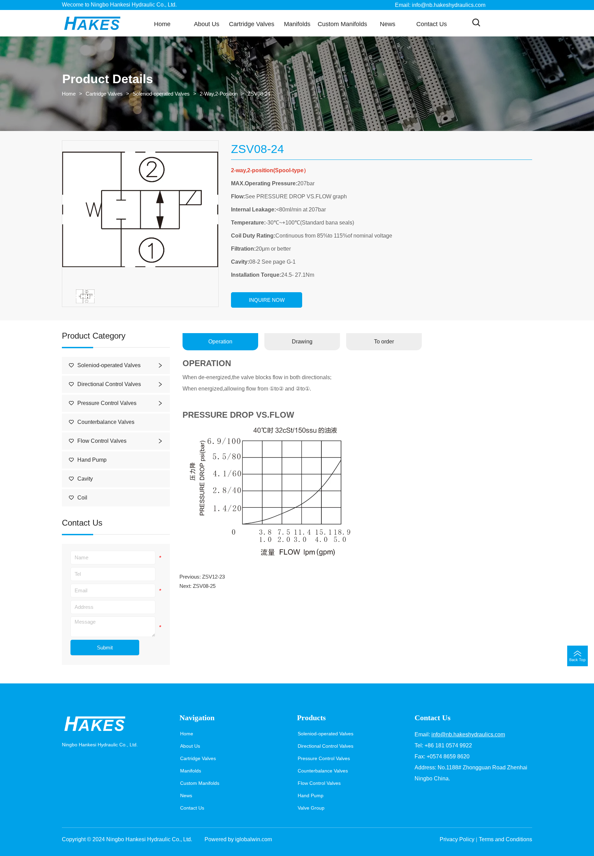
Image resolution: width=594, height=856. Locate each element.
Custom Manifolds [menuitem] (342, 24)
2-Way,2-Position (219, 94)
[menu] (297, 24)
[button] (251, 24)
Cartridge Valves (104, 94)
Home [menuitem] (162, 24)
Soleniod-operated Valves (161, 94)
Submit (105, 647)
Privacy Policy (457, 839)
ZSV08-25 (204, 586)
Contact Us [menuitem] (431, 24)
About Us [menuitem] (206, 24)
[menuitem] (252, 24)
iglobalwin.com (253, 839)
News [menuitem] (387, 24)
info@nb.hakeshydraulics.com (468, 734)
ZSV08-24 (259, 94)
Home (69, 94)
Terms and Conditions (505, 839)
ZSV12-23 (213, 577)
